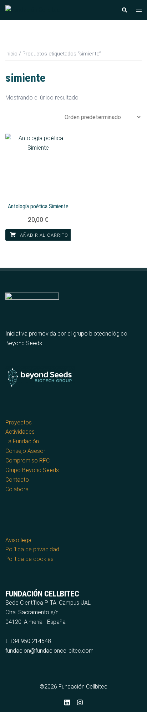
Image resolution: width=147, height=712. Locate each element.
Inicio (11, 53)
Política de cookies (29, 559)
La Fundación (22, 441)
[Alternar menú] (139, 10)
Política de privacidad (32, 549)
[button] (124, 10)
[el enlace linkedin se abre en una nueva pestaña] (67, 701)
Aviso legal (18, 540)
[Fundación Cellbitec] (32, 9)
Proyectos (18, 422)
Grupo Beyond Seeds (32, 470)
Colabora (17, 489)
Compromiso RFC (27, 460)
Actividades (20, 431)
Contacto (17, 479)
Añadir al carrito (43, 235)
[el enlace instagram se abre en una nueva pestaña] (80, 701)
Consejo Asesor (25, 451)
